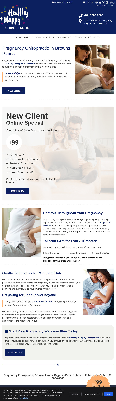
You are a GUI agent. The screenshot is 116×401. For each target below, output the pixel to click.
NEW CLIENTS (15, 90)
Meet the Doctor (45, 37)
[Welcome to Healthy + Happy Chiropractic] (14, 28)
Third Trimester (101, 253)
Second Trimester (78, 253)
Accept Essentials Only (92, 394)
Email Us (89, 2)
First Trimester (52, 253)
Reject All (74, 394)
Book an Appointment (63, 2)
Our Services (64, 37)
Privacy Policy (24, 398)
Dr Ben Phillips (12, 73)
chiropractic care (43, 301)
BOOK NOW (17, 190)
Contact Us (94, 37)
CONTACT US (15, 352)
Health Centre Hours (105, 5)
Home (18, 37)
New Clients (79, 37)
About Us (29, 37)
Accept (108, 394)
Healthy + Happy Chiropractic (20, 63)
